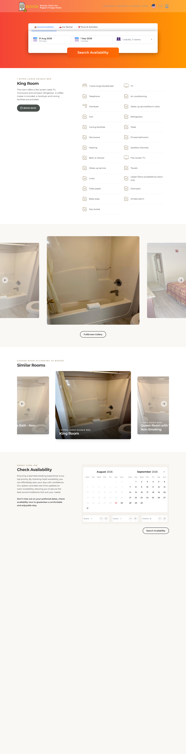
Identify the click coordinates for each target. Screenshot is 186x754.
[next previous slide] (5, 280)
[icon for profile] (167, 6)
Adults (115, 519)
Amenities (135, 6)
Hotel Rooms (108, 6)
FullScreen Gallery (93, 334)
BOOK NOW (29, 108)
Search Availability (93, 52)
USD (160, 6)
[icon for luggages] (154, 6)
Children (145, 519)
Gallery (145, 6)
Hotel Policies (122, 6)
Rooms (86, 519)
